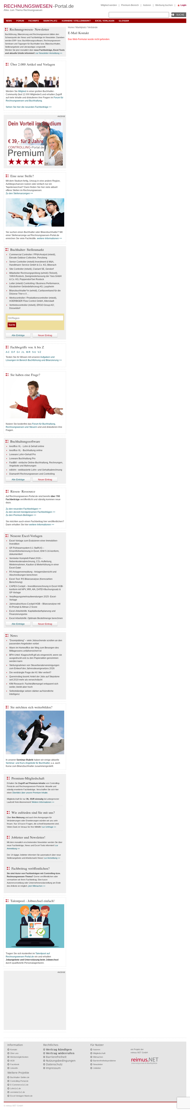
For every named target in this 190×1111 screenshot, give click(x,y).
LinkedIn (14, 1068)
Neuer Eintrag (45, 335)
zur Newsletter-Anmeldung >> (48, 53)
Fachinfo (33, 21)
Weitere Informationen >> (43, 802)
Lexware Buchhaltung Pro (22, 458)
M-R (28, 352)
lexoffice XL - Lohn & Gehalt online (26, 446)
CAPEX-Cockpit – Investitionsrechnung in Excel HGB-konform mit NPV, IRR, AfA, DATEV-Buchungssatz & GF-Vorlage (36, 589)
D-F (13, 352)
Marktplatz (50, 21)
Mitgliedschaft (99, 1053)
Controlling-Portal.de (19, 1081)
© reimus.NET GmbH (13, 1106)
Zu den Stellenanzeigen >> (19, 193)
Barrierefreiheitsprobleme (104, 1061)
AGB (12, 1061)
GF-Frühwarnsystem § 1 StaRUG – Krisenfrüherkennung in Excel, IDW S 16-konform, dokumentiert (34, 551)
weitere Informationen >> (49, 238)
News (9, 21)
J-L (22, 352)
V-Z (40, 352)
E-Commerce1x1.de (19, 1085)
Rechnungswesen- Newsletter (29, 29)
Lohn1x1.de (15, 1088)
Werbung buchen (164, 5)
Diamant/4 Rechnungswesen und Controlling (32, 474)
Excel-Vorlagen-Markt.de (21, 1096)
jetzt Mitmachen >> (36, 886)
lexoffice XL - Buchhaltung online (25, 450)
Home (71, 27)
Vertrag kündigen (59, 1049)
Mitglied (22, 91)
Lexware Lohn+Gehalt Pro (22, 454)
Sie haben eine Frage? (25, 374)
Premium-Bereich (130, 5)
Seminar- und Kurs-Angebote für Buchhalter (28, 763)
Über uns (14, 1053)
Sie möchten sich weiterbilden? (31, 707)
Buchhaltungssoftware (25, 441)
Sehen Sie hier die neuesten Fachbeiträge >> (29, 107)
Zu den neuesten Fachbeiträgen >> (23, 509)
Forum (20, 21)
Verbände (93, 27)
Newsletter (98, 1064)
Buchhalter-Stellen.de (19, 1077)
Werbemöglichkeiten (19, 1057)
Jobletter (97, 1068)
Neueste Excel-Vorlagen (26, 535)
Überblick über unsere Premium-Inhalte (30, 793)
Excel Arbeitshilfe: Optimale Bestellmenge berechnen (36, 618)
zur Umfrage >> (49, 827)
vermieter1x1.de (17, 1092)
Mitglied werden (109, 5)
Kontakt (13, 1049)
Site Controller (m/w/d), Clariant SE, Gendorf (31, 269)
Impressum (53, 1068)
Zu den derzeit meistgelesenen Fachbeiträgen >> (30, 512)
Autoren (147, 5)
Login (183, 5)
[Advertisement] (35, 1001)
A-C (8, 352)
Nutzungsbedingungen (61, 1060)
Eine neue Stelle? (22, 176)
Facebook (14, 1064)
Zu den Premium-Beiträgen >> (21, 515)
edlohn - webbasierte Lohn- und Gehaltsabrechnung (35, 470)
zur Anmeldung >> (52, 858)
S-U (34, 352)
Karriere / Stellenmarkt (76, 21)
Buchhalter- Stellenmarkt (27, 249)
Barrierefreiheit (56, 1056)
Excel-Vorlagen (104, 21)
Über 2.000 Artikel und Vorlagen (32, 64)
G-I (18, 352)
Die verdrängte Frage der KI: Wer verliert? (30, 672)
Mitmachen (98, 1057)
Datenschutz (54, 1064)
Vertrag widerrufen (60, 1053)
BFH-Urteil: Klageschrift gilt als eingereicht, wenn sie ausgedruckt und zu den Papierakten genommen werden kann (35, 658)
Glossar (124, 21)
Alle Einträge (18, 335)
